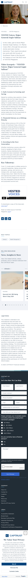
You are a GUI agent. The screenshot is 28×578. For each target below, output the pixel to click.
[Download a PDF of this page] (6, 218)
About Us (3, 489)
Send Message (10, 474)
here (9, 211)
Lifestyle (5, 239)
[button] (25, 533)
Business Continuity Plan (8, 518)
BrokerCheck (4, 516)
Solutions (3, 501)
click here (4, 206)
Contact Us (4, 492)
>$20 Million (7, 433)
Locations (4, 494)
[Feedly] (9, 218)
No (4, 444)
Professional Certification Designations (11, 527)
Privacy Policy (4, 576)
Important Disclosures (7, 520)
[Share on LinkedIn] (2, 218)
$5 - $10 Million (8, 428)
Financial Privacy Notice (7, 525)
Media (2, 496)
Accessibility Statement (7, 513)
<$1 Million (7, 422)
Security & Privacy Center (8, 503)
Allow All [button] (14, 564)
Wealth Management (15, 239)
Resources (5, 25)
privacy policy (5, 479)
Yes (5, 441)
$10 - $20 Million (9, 430)
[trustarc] (23, 576)
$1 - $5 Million (8, 425)
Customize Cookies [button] (14, 571)
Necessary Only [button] (14, 567)
